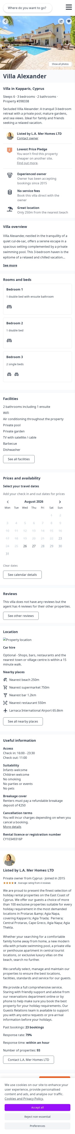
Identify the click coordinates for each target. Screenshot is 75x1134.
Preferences (37, 1126)
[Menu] (69, 8)
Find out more (27, 163)
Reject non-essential (37, 1116)
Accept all (37, 1107)
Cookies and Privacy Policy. (24, 1099)
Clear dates (10, 565)
